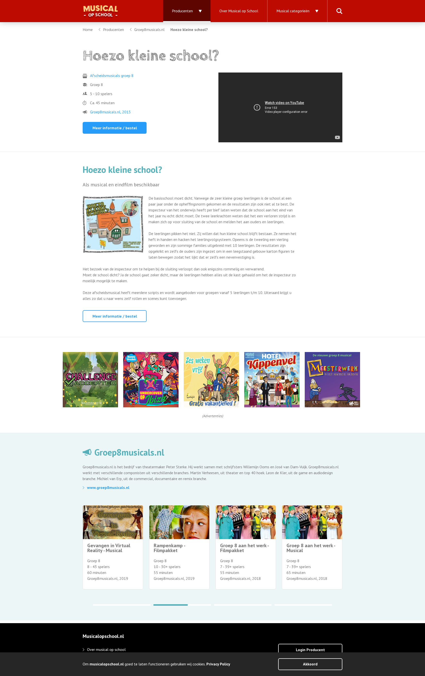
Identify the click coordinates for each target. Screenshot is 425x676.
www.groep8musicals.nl (108, 487)
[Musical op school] (117, 11)
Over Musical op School (238, 10)
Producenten (182, 10)
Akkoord (310, 663)
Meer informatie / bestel (114, 127)
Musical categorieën (292, 10)
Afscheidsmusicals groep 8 (112, 75)
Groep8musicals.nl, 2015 (110, 111)
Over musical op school (106, 649)
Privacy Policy (218, 663)
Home (88, 29)
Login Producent (310, 649)
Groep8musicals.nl (149, 29)
